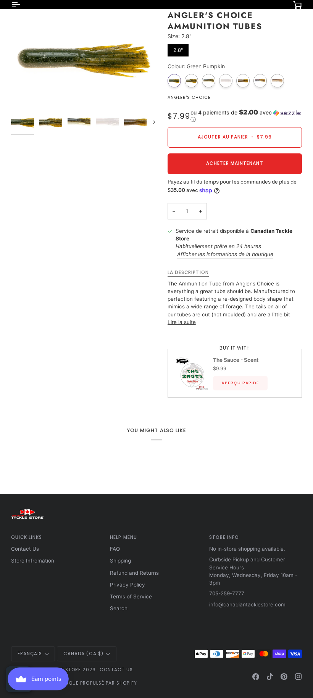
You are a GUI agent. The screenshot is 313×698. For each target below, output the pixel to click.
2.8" (178, 48)
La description (188, 272)
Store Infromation (32, 561)
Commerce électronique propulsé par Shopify (74, 683)
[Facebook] (255, 676)
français (30, 654)
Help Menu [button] (123, 537)
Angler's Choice (189, 97)
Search (118, 608)
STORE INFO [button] (224, 537)
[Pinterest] (284, 676)
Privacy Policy (127, 585)
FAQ (115, 549)
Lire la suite (182, 322)
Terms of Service (131, 596)
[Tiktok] (270, 676)
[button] (246, 116)
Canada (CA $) (83, 654)
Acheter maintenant (234, 163)
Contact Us (25, 549)
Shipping (120, 561)
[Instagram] (298, 676)
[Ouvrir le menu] (22, 4)
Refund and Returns (134, 573)
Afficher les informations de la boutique (225, 254)
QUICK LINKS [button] (26, 537)
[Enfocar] (83, 58)
